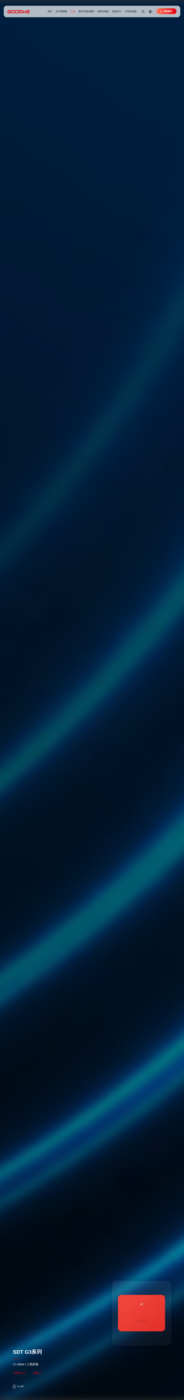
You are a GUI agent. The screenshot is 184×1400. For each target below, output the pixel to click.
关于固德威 (61, 11)
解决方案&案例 (86, 11)
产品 (73, 11)
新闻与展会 (103, 11)
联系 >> (37, 1373)
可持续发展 (131, 11)
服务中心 (117, 11)
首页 (50, 11)
